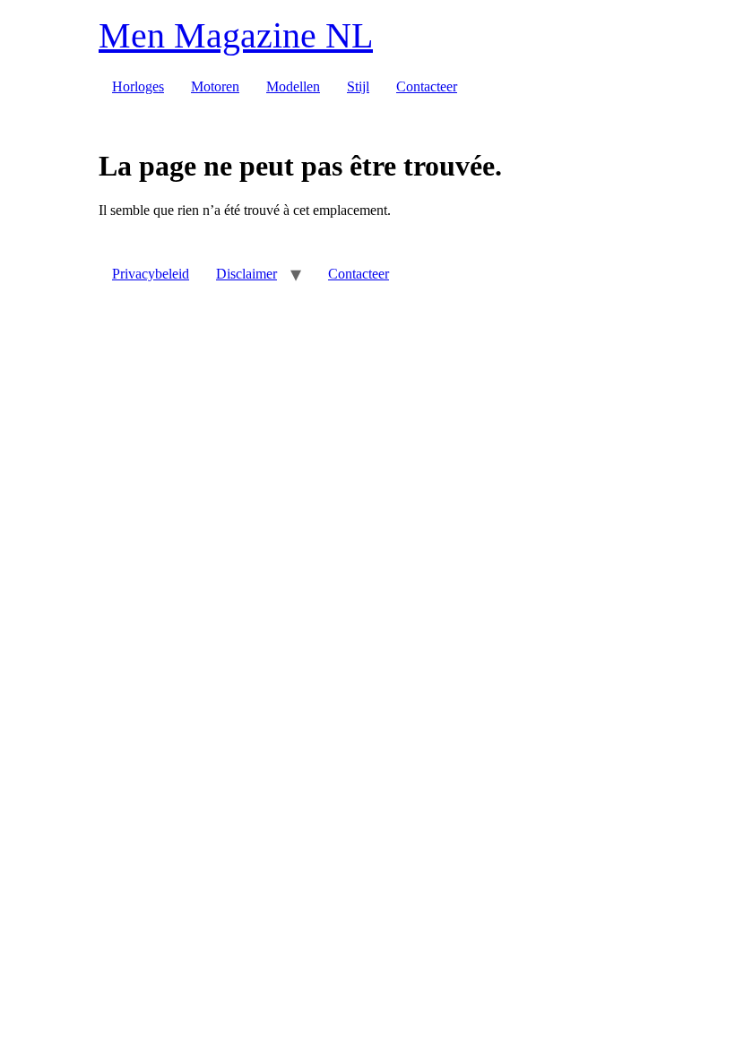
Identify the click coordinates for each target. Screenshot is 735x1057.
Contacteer (426, 86)
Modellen (293, 86)
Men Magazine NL (236, 35)
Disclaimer (246, 273)
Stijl (358, 86)
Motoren (215, 86)
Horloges (138, 86)
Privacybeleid (150, 273)
